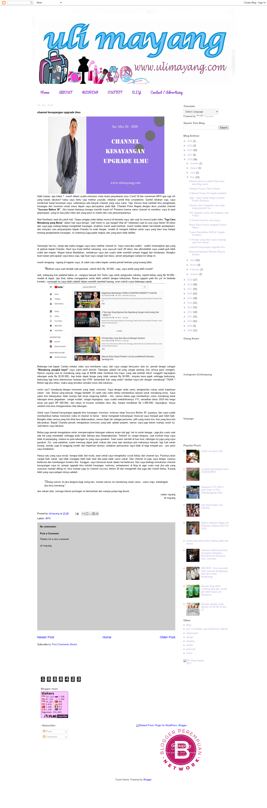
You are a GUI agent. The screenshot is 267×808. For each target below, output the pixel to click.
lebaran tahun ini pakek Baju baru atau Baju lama (206, 182)
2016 (190, 293)
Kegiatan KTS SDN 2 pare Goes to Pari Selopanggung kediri (212, 490)
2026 (190, 141)
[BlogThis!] (87, 513)
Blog (188, 625)
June (193, 172)
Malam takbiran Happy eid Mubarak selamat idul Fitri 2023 (215, 525)
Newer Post (45, 637)
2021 (190, 155)
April (193, 260)
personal (190, 649)
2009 (190, 326)
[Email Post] (76, 513)
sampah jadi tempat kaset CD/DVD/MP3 (214, 470)
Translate (209, 116)
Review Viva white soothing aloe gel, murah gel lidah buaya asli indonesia (214, 590)
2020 (190, 159)
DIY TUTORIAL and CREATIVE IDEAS (207, 629)
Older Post (167, 637)
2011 (190, 316)
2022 (190, 150)
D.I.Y (136, 92)
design (189, 637)
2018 (190, 284)
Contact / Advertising (167, 92)
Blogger (147, 779)
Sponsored (192, 633)
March (193, 265)
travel (189, 653)
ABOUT (65, 92)
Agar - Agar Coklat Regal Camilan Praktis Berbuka (206, 199)
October (194, 163)
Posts (48, 731)
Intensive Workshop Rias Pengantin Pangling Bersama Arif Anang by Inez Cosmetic (214, 554)
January (194, 274)
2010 (190, 321)
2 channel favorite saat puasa (204, 220)
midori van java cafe (212, 451)
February (195, 269)
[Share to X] (90, 513)
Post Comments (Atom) (64, 644)
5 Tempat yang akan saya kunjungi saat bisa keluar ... (207, 241)
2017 (190, 289)
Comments (51, 736)
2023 (190, 145)
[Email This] (83, 513)
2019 (190, 279)
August (194, 168)
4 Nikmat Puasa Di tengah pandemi (207, 193)
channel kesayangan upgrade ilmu (207, 247)
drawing (190, 641)
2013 (190, 307)
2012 (190, 312)
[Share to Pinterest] (97, 513)
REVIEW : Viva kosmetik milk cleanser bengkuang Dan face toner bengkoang (214, 572)
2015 (190, 298)
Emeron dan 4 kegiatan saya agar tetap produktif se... (207, 207)
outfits (189, 645)
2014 (190, 302)
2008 (190, 330)
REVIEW (90, 92)
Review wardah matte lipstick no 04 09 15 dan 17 (213, 607)
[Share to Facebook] (94, 513)
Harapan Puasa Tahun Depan (204, 188)
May (192, 177)
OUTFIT (115, 92)
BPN (48, 518)
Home (44, 92)
